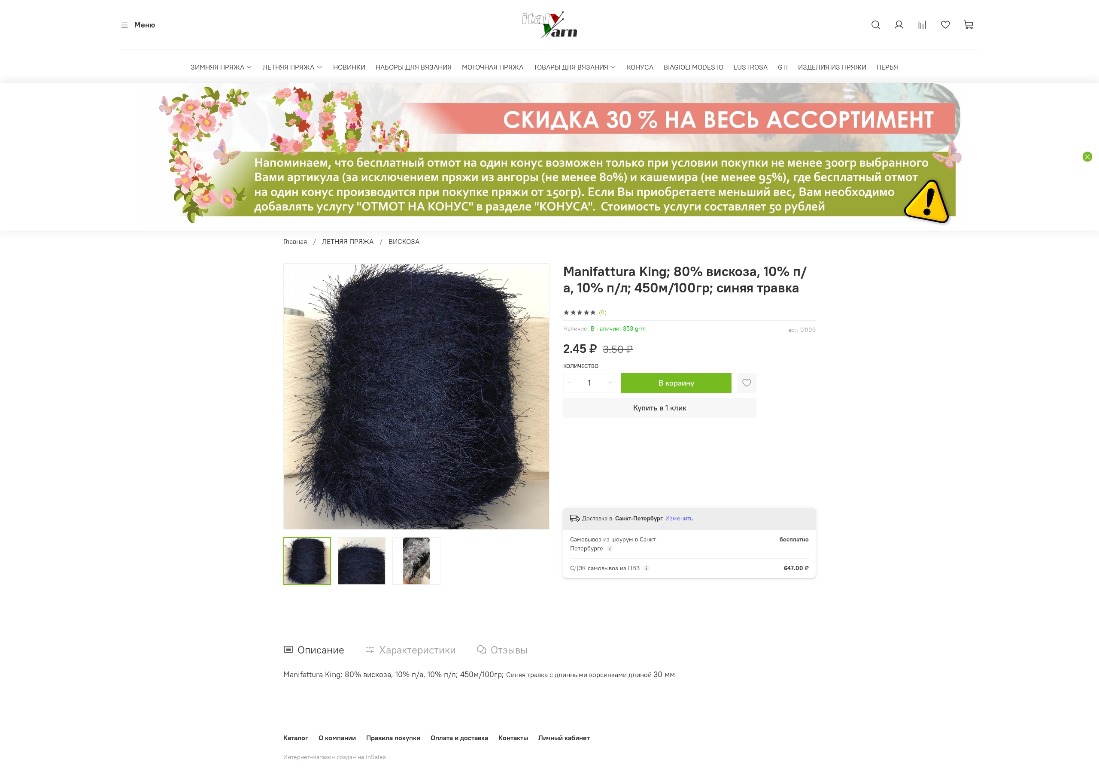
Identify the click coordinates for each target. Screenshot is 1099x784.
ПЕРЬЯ (887, 67)
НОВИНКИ (349, 67)
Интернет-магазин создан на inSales (334, 757)
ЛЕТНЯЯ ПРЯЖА (288, 67)
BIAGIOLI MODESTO (693, 67)
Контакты (513, 737)
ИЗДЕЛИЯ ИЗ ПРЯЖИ (832, 67)
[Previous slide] (297, 396)
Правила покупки (393, 737)
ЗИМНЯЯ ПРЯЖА (217, 67)
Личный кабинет (564, 737)
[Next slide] (535, 396)
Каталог (295, 737)
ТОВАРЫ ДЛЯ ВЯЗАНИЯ (571, 67)
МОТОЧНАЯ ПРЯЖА (492, 67)
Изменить (679, 518)
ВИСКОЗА (404, 241)
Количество (580, 366)
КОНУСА (640, 67)
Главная (295, 241)
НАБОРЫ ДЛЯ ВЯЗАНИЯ (414, 67)
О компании (337, 737)
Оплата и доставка (459, 737)
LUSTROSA (751, 67)
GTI (783, 67)
